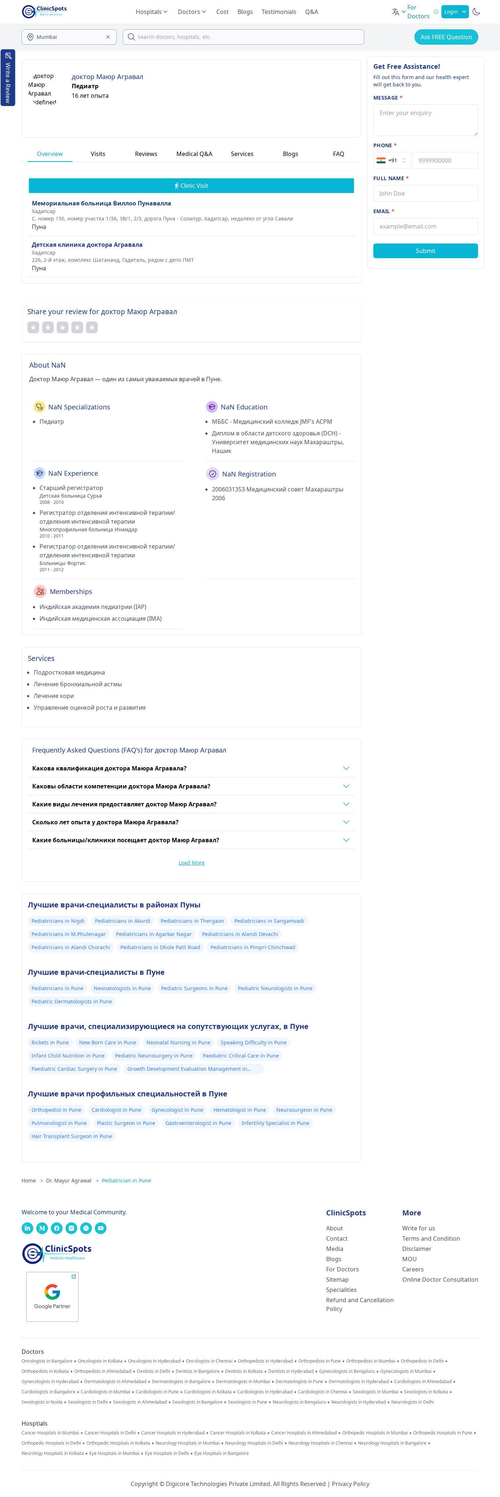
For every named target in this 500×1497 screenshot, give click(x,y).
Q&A (311, 12)
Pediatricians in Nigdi (58, 920)
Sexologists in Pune (247, 1402)
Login (451, 11)
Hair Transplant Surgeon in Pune (71, 1136)
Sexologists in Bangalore (197, 1402)
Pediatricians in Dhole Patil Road (160, 947)
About (334, 1228)
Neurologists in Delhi (412, 1402)
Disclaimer (417, 1249)
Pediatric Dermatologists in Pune (71, 1001)
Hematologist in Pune (239, 1109)
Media (334, 1249)
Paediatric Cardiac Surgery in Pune (74, 1068)
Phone (385, 145)
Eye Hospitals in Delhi (167, 1453)
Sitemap (337, 1279)
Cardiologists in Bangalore (48, 1392)
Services (242, 154)
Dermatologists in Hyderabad (359, 1382)
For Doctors (342, 1269)
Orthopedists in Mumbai (370, 1361)
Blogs (245, 12)
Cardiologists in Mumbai (105, 1392)
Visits (98, 154)
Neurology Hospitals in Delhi (254, 1443)
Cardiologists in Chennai (322, 1392)
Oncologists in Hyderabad (154, 1361)
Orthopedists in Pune (319, 1361)
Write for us (418, 1228)
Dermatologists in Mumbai (243, 1382)
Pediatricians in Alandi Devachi (240, 933)
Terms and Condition (431, 1238)
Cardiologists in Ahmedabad (423, 1382)
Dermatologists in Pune (299, 1382)
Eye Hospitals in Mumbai (114, 1453)
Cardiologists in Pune (157, 1392)
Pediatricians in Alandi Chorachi (70, 947)
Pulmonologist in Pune (59, 1122)
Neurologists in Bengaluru (299, 1402)
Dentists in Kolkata (244, 1371)
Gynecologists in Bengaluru (347, 1371)
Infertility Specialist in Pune (275, 1122)
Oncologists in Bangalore (47, 1361)
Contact (337, 1238)
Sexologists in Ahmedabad (140, 1402)
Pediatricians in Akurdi (122, 920)
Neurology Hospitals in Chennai (320, 1443)
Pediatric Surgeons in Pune (194, 988)
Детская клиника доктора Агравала (87, 245)
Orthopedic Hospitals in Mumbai (375, 1433)
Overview (50, 154)
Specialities (341, 1290)
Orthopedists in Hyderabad (265, 1361)
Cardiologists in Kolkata (208, 1392)
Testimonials (279, 12)
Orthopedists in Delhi (422, 1361)
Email (384, 211)
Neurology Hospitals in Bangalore (392, 1443)
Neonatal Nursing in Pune (178, 1042)
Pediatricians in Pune (57, 988)
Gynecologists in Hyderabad (50, 1382)
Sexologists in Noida (42, 1402)
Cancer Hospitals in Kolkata (238, 1433)
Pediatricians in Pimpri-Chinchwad (252, 947)
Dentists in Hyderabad (291, 1371)
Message (388, 97)
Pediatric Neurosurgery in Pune (154, 1055)
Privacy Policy (350, 1484)
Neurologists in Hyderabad (358, 1402)
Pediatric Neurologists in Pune (275, 988)
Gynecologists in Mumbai (406, 1371)
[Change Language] (399, 11)
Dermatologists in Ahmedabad (115, 1382)
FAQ (338, 154)
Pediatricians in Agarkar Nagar (154, 933)
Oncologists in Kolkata (100, 1361)
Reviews (146, 154)
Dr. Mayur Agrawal (72, 1180)
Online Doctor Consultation (440, 1279)
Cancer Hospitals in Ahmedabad (304, 1433)
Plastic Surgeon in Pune (126, 1122)
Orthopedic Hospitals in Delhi (51, 1443)
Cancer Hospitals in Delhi (110, 1433)
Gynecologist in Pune (177, 1109)
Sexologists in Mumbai (376, 1392)
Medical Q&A (194, 154)
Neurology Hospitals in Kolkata (53, 1453)
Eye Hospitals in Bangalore (221, 1453)
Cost (222, 12)
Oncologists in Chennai (209, 1361)
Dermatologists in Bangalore (181, 1382)
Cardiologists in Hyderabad (264, 1392)
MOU (409, 1259)
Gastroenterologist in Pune (198, 1122)
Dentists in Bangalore (198, 1371)
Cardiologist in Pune (116, 1109)
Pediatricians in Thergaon (192, 920)
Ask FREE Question (446, 37)
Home (32, 1180)
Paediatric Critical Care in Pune (241, 1055)
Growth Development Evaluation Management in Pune (187, 1069)
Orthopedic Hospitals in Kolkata (118, 1443)
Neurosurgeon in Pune (304, 1109)
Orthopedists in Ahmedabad (102, 1371)
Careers (413, 1269)
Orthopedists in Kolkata (45, 1371)
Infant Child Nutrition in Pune (68, 1055)
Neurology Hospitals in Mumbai (188, 1443)
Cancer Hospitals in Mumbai (50, 1433)
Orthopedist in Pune (56, 1109)
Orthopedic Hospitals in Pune (442, 1433)
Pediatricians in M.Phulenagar (68, 933)
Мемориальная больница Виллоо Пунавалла (101, 203)
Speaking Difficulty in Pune (254, 1042)
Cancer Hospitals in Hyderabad (173, 1433)
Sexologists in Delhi (88, 1402)
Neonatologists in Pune (122, 988)
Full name (391, 178)
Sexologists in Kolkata (426, 1392)
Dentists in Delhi (153, 1371)
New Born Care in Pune (107, 1042)
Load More (192, 862)
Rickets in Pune (50, 1042)
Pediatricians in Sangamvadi (269, 920)
